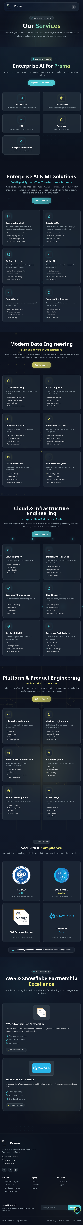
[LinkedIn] (4, 1170)
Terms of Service (63, 1221)
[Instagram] (16, 1170)
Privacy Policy (51, 1221)
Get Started (40, 200)
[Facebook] (10, 1170)
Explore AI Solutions (40, 82)
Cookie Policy (76, 1221)
